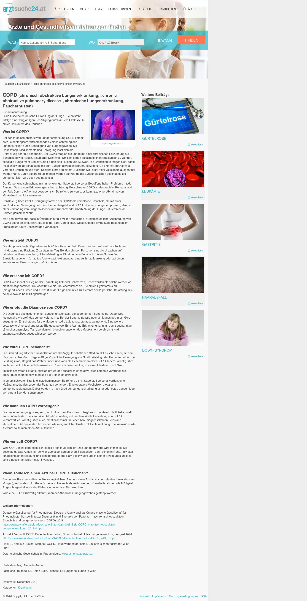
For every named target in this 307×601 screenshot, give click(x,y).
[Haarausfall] (173, 275)
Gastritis (151, 244)
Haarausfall (154, 297)
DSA (204, 596)
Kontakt (144, 596)
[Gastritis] (173, 222)
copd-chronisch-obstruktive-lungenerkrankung (59, 83)
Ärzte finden (64, 9)
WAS (12, 42)
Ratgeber (144, 9)
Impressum (159, 596)
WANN (166, 40)
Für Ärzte (189, 9)
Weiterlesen (197, 144)
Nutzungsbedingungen (183, 596)
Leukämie (151, 191)
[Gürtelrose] (173, 116)
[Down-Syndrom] (173, 328)
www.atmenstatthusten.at (77, 553)
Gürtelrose (154, 138)
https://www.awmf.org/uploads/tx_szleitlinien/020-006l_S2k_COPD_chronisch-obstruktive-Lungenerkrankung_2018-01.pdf (59, 526)
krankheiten (23, 83)
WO (92, 42)
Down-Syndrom (157, 350)
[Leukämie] (173, 169)
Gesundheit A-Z (91, 9)
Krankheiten (166, 9)
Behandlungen (119, 9)
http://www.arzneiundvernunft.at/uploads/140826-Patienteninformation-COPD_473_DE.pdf (59, 538)
